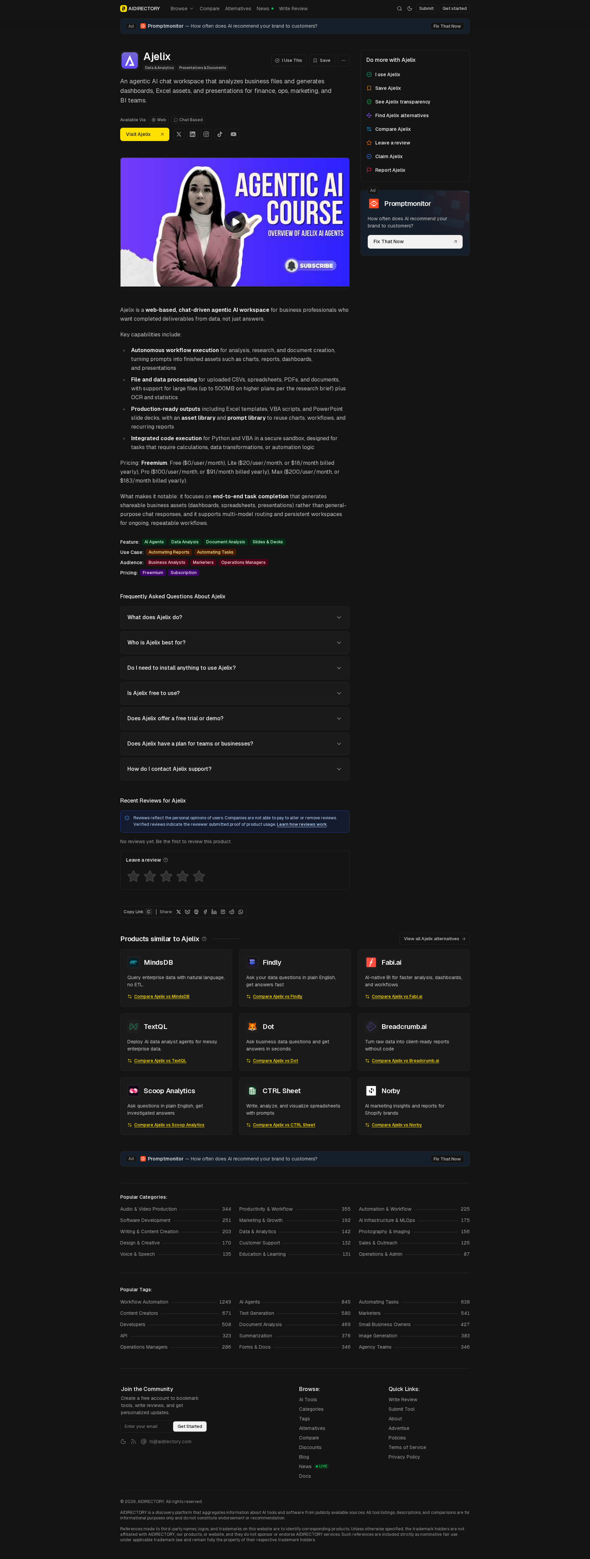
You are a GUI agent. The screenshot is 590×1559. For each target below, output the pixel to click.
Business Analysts (167, 562)
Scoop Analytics (169, 1090)
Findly (272, 962)
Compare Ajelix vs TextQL (160, 1060)
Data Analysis (185, 542)
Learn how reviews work (302, 824)
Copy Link (137, 912)
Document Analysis (225, 542)
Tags (304, 1419)
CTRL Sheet (282, 1090)
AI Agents (154, 542)
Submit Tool (402, 1409)
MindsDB (158, 962)
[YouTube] (233, 134)
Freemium (153, 572)
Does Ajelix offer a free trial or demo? (175, 718)
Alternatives (238, 8)
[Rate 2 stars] (149, 876)
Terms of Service (407, 1447)
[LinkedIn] (192, 134)
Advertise (399, 1428)
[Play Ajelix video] (235, 222)
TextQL (155, 1026)
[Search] (399, 8)
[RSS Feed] (133, 1441)
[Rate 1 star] (133, 876)
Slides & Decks (268, 542)
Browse (179, 8)
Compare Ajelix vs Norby (397, 1125)
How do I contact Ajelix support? (169, 768)
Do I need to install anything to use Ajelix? (181, 667)
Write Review (293, 8)
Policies (397, 1438)
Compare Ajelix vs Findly (278, 996)
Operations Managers (243, 562)
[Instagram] (206, 134)
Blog (304, 1457)
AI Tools (308, 1399)
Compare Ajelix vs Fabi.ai (397, 996)
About (395, 1419)
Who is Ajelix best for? (156, 642)
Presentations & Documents (202, 68)
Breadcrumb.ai (404, 1026)
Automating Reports (169, 552)
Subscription (184, 572)
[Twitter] (178, 134)
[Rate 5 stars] (199, 876)
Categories (311, 1409)
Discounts (310, 1447)
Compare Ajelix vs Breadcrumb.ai (405, 1060)
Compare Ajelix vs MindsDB (161, 996)
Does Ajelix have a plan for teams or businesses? (190, 743)
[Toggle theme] (409, 8)
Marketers (203, 562)
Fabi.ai (391, 962)
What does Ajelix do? (154, 617)
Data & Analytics (159, 68)
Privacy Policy (404, 1457)
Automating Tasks (215, 552)
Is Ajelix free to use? (153, 693)
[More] (344, 60)
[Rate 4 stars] (182, 876)
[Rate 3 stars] (166, 876)
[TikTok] (219, 134)
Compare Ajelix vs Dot (275, 1060)
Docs (305, 1476)
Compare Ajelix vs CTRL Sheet (284, 1125)
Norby (390, 1090)
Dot (268, 1026)
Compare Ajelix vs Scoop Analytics (169, 1125)
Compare (210, 8)
